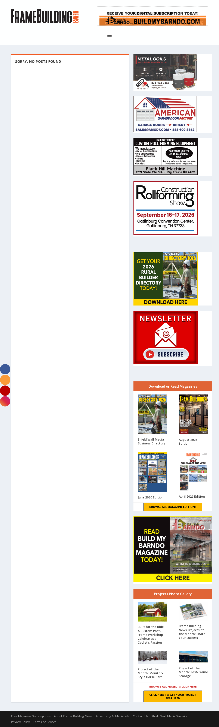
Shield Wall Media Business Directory (151, 441)
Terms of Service (44, 722)
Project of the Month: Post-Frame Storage (193, 672)
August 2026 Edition (188, 442)
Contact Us (140, 716)
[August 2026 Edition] (193, 414)
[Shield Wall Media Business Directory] (152, 414)
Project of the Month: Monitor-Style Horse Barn (150, 673)
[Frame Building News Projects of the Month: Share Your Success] (193, 612)
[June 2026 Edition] (152, 472)
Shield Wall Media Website (169, 716)
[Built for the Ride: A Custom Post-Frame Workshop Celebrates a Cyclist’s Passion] (152, 612)
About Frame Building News (73, 716)
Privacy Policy (20, 722)
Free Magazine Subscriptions (31, 716)
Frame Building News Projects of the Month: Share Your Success (192, 632)
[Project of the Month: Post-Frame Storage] (193, 657)
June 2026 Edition (151, 497)
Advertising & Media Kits (113, 716)
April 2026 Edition (192, 496)
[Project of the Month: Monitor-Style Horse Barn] (152, 658)
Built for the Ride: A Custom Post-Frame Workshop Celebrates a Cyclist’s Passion (151, 634)
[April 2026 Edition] (193, 472)
